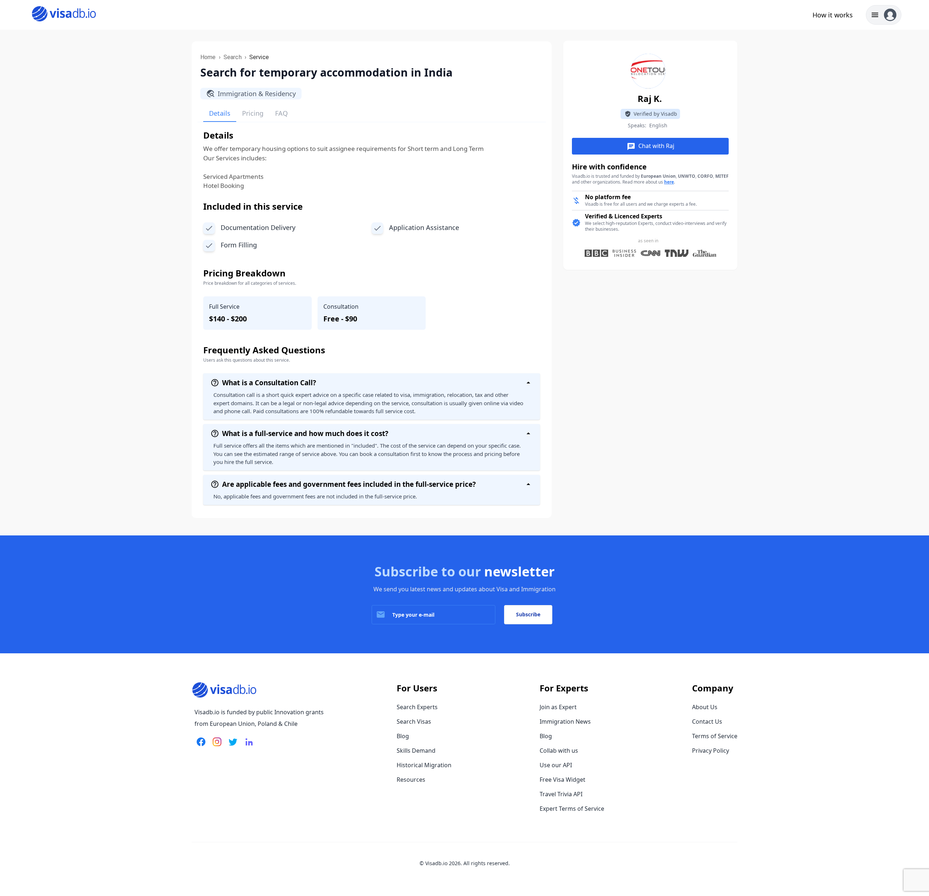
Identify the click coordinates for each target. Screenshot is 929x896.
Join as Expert (558, 707)
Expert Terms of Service (572, 809)
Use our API (556, 765)
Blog (403, 736)
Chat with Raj (650, 146)
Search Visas (414, 722)
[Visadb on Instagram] (216, 746)
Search (233, 57)
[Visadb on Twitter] (232, 746)
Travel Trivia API (561, 794)
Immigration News (565, 722)
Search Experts (417, 707)
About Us (704, 707)
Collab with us (559, 751)
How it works (833, 15)
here (669, 182)
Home (208, 57)
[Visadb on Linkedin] (247, 746)
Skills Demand (416, 751)
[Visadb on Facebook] (201, 746)
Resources (411, 780)
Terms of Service (714, 736)
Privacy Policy (710, 751)
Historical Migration (424, 765)
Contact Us (707, 722)
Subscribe (528, 614)
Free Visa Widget (562, 780)
